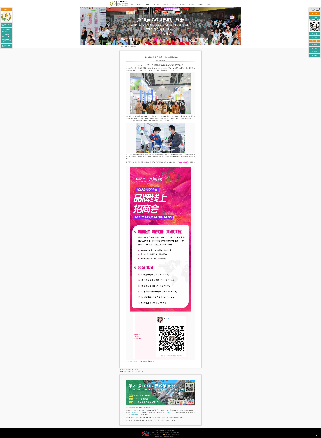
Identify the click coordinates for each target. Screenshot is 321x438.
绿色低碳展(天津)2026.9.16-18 (6, 25)
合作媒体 (314, 51)
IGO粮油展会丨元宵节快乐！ (131, 369)
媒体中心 (182, 5)
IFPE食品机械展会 (172, 417)
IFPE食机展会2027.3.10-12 (6, 46)
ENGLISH (200, 5)
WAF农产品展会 (160, 417)
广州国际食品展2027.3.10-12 (6, 40)
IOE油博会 (134, 412)
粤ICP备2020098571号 (156, 434)
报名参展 (314, 13)
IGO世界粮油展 (130, 407)
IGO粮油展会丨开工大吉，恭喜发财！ (134, 371)
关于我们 (191, 5)
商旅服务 (165, 5)
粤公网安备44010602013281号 (172, 434)
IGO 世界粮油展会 (159, 430)
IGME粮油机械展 (175, 432)
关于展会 (139, 5)
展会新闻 (133, 46)
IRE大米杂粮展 (165, 432)
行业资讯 (314, 48)
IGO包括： (152, 432)
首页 (132, 5)
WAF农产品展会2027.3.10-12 (6, 35)
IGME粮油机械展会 (132, 414)
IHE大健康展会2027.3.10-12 (6, 30)
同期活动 (174, 5)
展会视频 (314, 55)
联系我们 (172, 430)
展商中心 (147, 5)
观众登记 (314, 17)
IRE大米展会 (167, 412)
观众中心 (156, 5)
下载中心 (314, 34)
